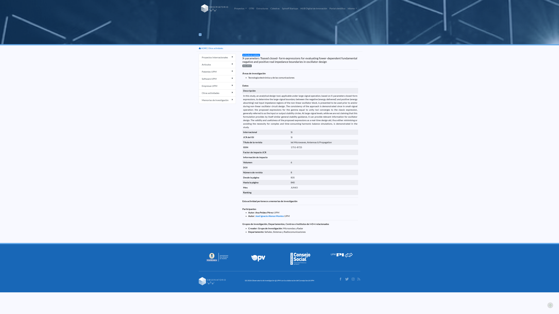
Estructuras (262, 8)
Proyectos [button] (239, 8)
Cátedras (275, 8)
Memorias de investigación (215, 100)
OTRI (251, 8)
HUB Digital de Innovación (313, 8)
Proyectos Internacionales (215, 57)
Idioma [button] (351, 8)
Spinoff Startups (290, 8)
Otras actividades (215, 48)
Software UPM (209, 78)
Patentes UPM (209, 71)
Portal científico (337, 8)
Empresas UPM (209, 85)
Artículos (206, 64)
